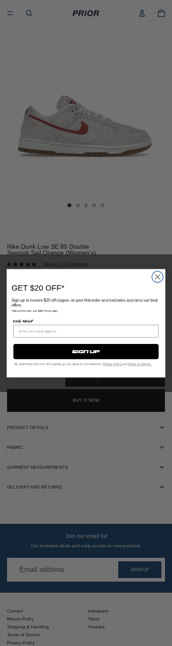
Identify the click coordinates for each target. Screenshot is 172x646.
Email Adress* (23, 321)
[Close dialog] (157, 276)
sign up (85, 351)
